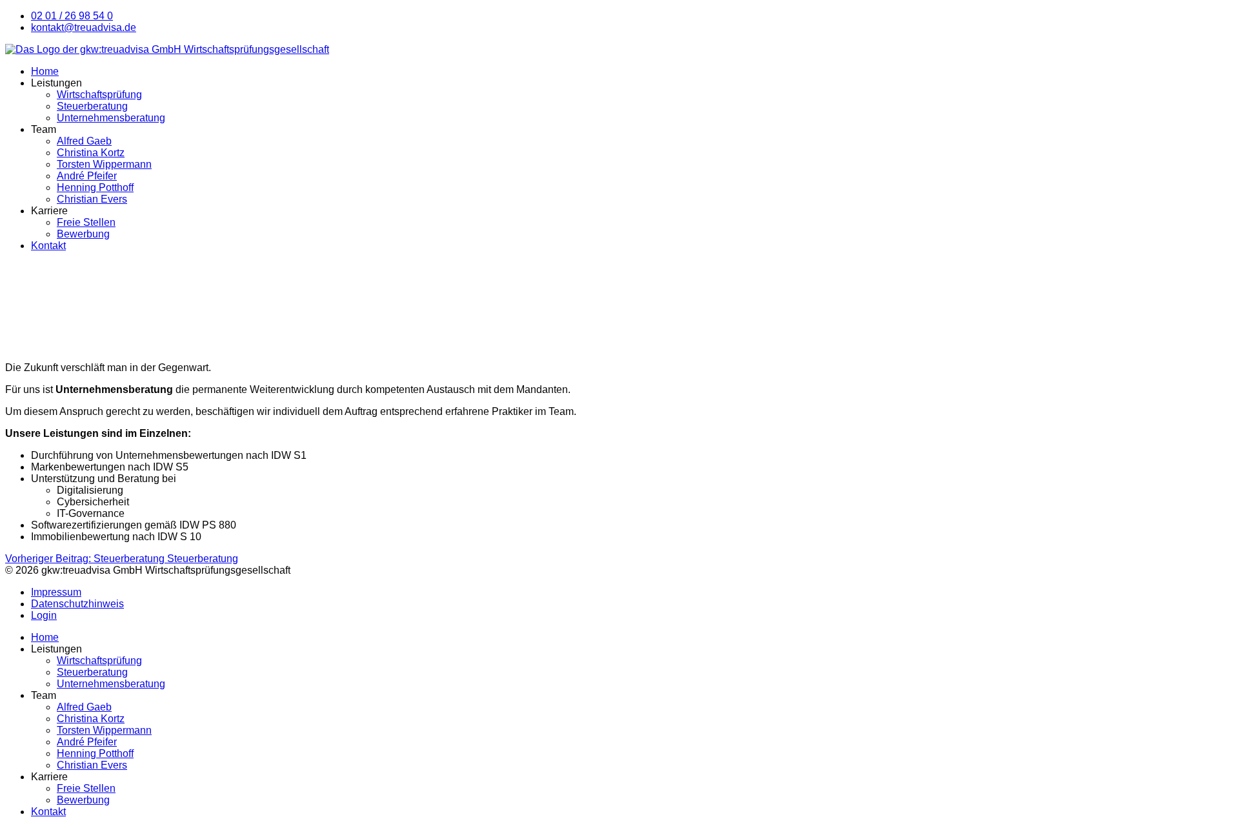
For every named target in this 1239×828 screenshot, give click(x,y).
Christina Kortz (91, 152)
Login (44, 615)
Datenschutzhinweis (77, 603)
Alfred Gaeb (84, 141)
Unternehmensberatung (111, 117)
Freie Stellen (86, 222)
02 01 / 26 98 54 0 (72, 15)
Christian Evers (92, 199)
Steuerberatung (92, 106)
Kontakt (48, 245)
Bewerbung (83, 233)
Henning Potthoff (95, 187)
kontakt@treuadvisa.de (83, 27)
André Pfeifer (87, 175)
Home (45, 71)
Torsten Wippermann (104, 164)
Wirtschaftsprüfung (99, 94)
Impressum (56, 592)
